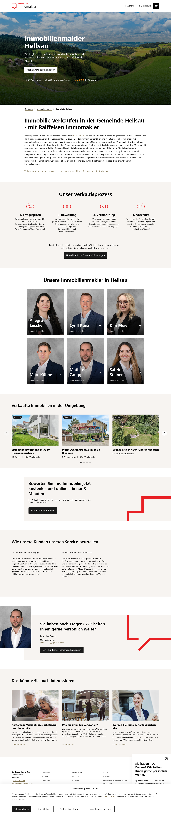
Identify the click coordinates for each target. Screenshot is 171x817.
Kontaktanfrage (103, 171)
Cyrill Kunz (79, 325)
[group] (32, 79)
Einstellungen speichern (100, 809)
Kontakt (106, 772)
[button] (156, 6)
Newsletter (107, 776)
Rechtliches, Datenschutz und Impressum (115, 782)
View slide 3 (87, 462)
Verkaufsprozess (31, 171)
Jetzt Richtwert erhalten (43, 510)
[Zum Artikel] (35, 705)
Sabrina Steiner (117, 372)
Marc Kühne (41, 374)
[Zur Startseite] (23, 6)
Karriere (75, 781)
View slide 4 (90, 462)
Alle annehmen (21, 809)
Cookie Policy (109, 797)
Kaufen (45, 776)
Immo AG (76, 776)
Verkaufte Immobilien (70, 171)
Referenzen (88, 171)
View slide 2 (84, 462)
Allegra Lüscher (37, 323)
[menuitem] (129, 6)
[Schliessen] (166, 758)
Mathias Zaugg (77, 372)
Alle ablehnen (44, 809)
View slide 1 (81, 462)
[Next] (164, 433)
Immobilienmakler (50, 171)
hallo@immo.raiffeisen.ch (22, 783)
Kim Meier (119, 325)
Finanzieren (77, 772)
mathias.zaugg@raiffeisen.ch (52, 642)
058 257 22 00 (19, 780)
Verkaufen (46, 781)
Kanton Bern (78, 135)
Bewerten (46, 772)
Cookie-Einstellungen (69, 809)
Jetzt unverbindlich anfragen (41, 70)
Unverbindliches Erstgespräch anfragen (85, 255)
